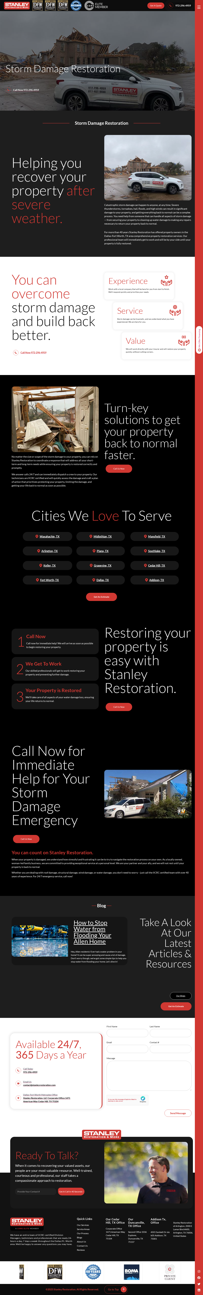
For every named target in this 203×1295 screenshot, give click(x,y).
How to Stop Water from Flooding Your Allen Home (92, 932)
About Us (81, 1241)
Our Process (83, 1233)
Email (109, 1042)
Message (111, 1058)
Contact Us (82, 1245)
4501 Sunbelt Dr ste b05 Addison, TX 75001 (160, 1235)
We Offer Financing (199, 338)
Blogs (79, 1237)
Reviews (81, 1250)
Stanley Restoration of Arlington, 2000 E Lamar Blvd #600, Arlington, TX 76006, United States (183, 1229)
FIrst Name (112, 1026)
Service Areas (83, 1229)
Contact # (154, 1042)
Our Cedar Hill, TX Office (115, 1221)
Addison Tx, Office (158, 1221)
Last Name (155, 1026)
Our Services (83, 1225)
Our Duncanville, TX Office (136, 1223)
